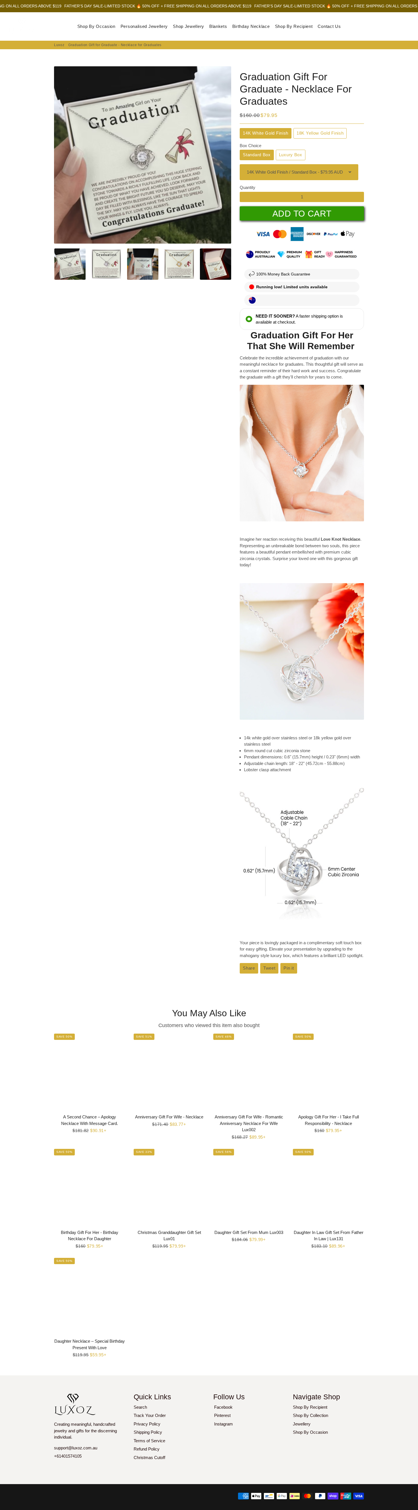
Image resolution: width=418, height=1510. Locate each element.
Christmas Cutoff (149, 1457)
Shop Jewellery (188, 26)
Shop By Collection (310, 1415)
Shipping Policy (148, 1432)
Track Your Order (150, 1415)
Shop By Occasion (96, 26)
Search (140, 1407)
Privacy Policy (147, 1423)
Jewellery (302, 1423)
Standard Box (256, 154)
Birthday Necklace (251, 26)
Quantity (247, 187)
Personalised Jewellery (144, 26)
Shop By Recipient (294, 26)
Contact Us (329, 26)
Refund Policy (147, 1449)
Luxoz (59, 45)
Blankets (218, 26)
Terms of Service (149, 1440)
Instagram (223, 1423)
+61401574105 (68, 1456)
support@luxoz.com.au (75, 1447)
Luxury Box (290, 154)
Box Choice (250, 145)
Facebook (223, 1407)
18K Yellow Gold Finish (320, 133)
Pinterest (222, 1415)
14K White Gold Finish (265, 133)
